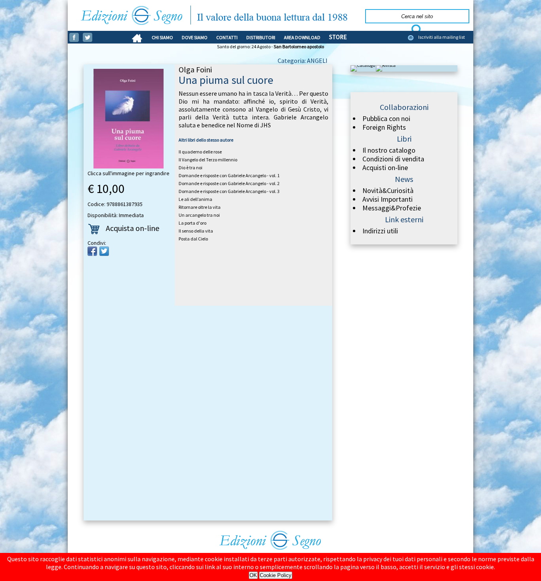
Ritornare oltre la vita (200, 207)
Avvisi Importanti (387, 199)
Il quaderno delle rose (200, 152)
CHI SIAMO (162, 37)
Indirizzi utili (380, 231)
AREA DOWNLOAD (302, 37)
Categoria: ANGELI (303, 60)
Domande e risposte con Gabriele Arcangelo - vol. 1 (229, 175)
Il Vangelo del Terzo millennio (208, 160)
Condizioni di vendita (393, 159)
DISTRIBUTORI (260, 37)
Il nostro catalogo (388, 150)
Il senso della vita (196, 231)
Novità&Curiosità (387, 190)
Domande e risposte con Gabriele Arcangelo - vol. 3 (229, 191)
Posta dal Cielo (193, 239)
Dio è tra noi (190, 167)
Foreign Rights (384, 127)
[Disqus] (208, 414)
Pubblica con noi (386, 118)
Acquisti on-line (385, 167)
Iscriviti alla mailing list (441, 37)
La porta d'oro (192, 223)
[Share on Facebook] (92, 251)
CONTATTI (227, 37)
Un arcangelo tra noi (199, 215)
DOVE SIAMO (195, 37)
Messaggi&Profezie (391, 208)
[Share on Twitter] (104, 251)
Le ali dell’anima (195, 199)
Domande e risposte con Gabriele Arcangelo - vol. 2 (229, 183)
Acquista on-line (132, 228)
